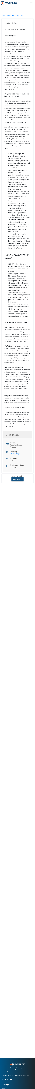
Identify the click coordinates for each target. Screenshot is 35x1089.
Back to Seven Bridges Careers (12, 15)
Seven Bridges (15, 454)
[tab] (9, 3)
